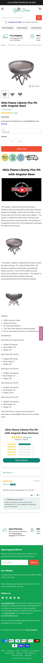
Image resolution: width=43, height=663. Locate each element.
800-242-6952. (10, 613)
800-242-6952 (16, 22)
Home (3, 45)
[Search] (39, 17)
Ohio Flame (7, 109)
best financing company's (15, 534)
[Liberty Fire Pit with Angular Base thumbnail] (4, 94)
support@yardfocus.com (9, 616)
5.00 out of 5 (27, 437)
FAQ (18, 651)
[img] (7, 481)
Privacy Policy (34, 651)
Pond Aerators (22, 28)
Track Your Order (17, 655)
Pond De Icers (36, 28)
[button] (6, 113)
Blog (3, 651)
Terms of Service (30, 653)
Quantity (4, 136)
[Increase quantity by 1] (20, 141)
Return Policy (9, 653)
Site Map (19, 653)
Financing (25, 651)
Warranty (28, 655)
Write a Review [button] (21, 460)
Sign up (34, 562)
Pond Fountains (7, 28)
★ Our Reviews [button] (41, 333)
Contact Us (10, 651)
